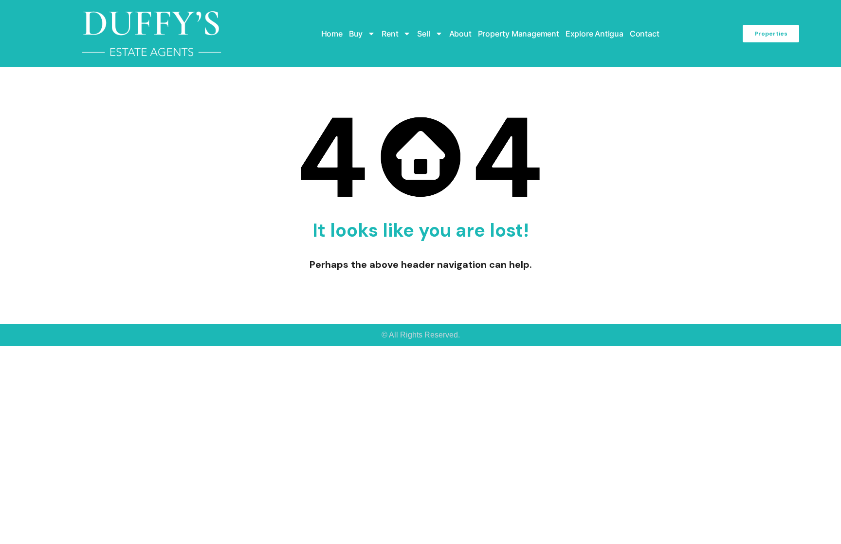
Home (332, 33)
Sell (423, 33)
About (460, 33)
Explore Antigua (594, 33)
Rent (390, 33)
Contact (644, 33)
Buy (356, 33)
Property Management (518, 33)
